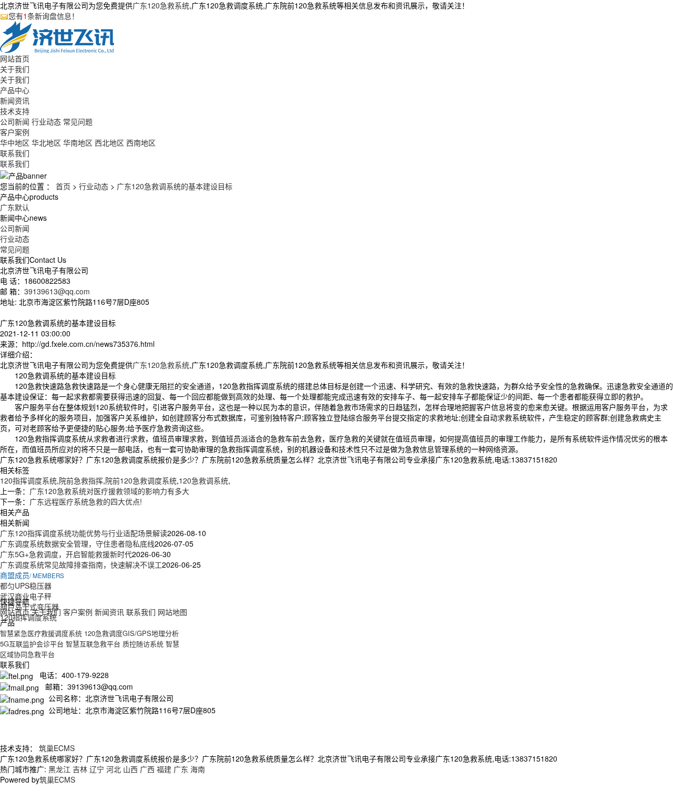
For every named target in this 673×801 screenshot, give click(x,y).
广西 (147, 769)
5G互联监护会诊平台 (32, 644)
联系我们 (14, 153)
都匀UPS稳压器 (26, 585)
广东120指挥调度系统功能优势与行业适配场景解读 (83, 533)
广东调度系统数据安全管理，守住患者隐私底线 (77, 543)
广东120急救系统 (160, 5)
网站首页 (14, 58)
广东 (181, 769)
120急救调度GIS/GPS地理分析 (131, 633)
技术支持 (14, 111)
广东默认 (14, 207)
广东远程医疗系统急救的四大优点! (85, 501)
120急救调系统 (203, 480)
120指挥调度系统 (28, 480)
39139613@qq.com (57, 291)
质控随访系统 (143, 644)
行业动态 (46, 121)
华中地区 (14, 142)
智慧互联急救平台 (93, 644)
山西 (130, 769)
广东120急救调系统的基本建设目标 (174, 186)
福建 (164, 769)
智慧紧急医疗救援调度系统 (41, 633)
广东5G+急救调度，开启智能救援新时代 (66, 554)
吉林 (80, 769)
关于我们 (14, 69)
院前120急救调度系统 (141, 480)
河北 (113, 769)
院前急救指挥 (81, 480)
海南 (197, 769)
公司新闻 (14, 121)
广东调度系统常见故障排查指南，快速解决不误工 (81, 564)
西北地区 (109, 142)
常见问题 (78, 121)
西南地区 (141, 142)
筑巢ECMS (57, 748)
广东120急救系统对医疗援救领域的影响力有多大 (109, 491)
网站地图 (172, 612)
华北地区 (46, 142)
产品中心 (14, 90)
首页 (63, 186)
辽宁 (96, 769)
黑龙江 (59, 769)
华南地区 (78, 142)
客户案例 (14, 132)
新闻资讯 (14, 100)
